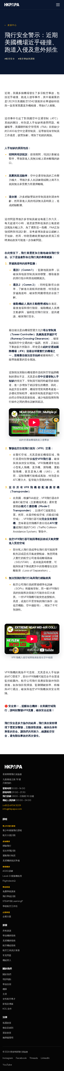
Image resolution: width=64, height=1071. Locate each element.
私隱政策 (7, 1022)
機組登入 (7, 960)
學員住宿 (7, 984)
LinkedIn (45, 1058)
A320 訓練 (8, 870)
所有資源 (7, 930)
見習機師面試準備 (11, 860)
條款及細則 (8, 1027)
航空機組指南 (9, 945)
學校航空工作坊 (10, 906)
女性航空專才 (9, 998)
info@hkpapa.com (12, 808)
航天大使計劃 (9, 835)
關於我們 (7, 974)
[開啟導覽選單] (57, 4)
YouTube (7, 1064)
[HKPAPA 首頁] (12, 4)
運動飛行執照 (9, 855)
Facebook (21, 1058)
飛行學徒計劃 (9, 896)
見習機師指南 (9, 940)
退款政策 (7, 1032)
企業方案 (7, 916)
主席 (5, 993)
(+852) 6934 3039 (12, 805)
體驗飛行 (7, 845)
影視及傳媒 (8, 1003)
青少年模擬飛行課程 (12, 830)
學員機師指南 (9, 935)
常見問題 (7, 955)
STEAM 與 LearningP (13, 901)
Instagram (8, 1058)
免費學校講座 (9, 891)
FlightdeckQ (9, 880)
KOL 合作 (7, 1008)
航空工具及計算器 (11, 950)
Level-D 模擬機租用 (12, 875)
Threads (34, 1058)
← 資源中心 (11, 25)
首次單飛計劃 (9, 850)
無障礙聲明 (8, 1037)
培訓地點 (7, 979)
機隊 (5, 989)
